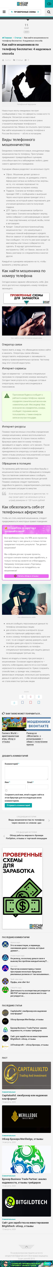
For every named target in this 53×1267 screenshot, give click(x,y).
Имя (7, 782)
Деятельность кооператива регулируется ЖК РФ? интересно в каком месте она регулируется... (30, 993)
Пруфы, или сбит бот (20, 982)
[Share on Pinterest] (30, 700)
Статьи (19, 60)
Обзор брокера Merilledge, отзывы (26, 1019)
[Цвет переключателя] (49, 4)
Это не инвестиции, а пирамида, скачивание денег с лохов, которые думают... (27, 948)
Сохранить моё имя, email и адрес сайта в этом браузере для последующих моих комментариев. (24, 798)
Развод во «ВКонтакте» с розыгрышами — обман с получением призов (36, 739)
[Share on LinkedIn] (39, 700)
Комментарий (12, 764)
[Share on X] (14, 703)
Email (30, 782)
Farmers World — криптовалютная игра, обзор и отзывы (10, 737)
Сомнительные (8, 1092)
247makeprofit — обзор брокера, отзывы (29, 1045)
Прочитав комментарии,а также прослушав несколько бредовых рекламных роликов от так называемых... (30, 971)
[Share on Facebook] (22, 700)
